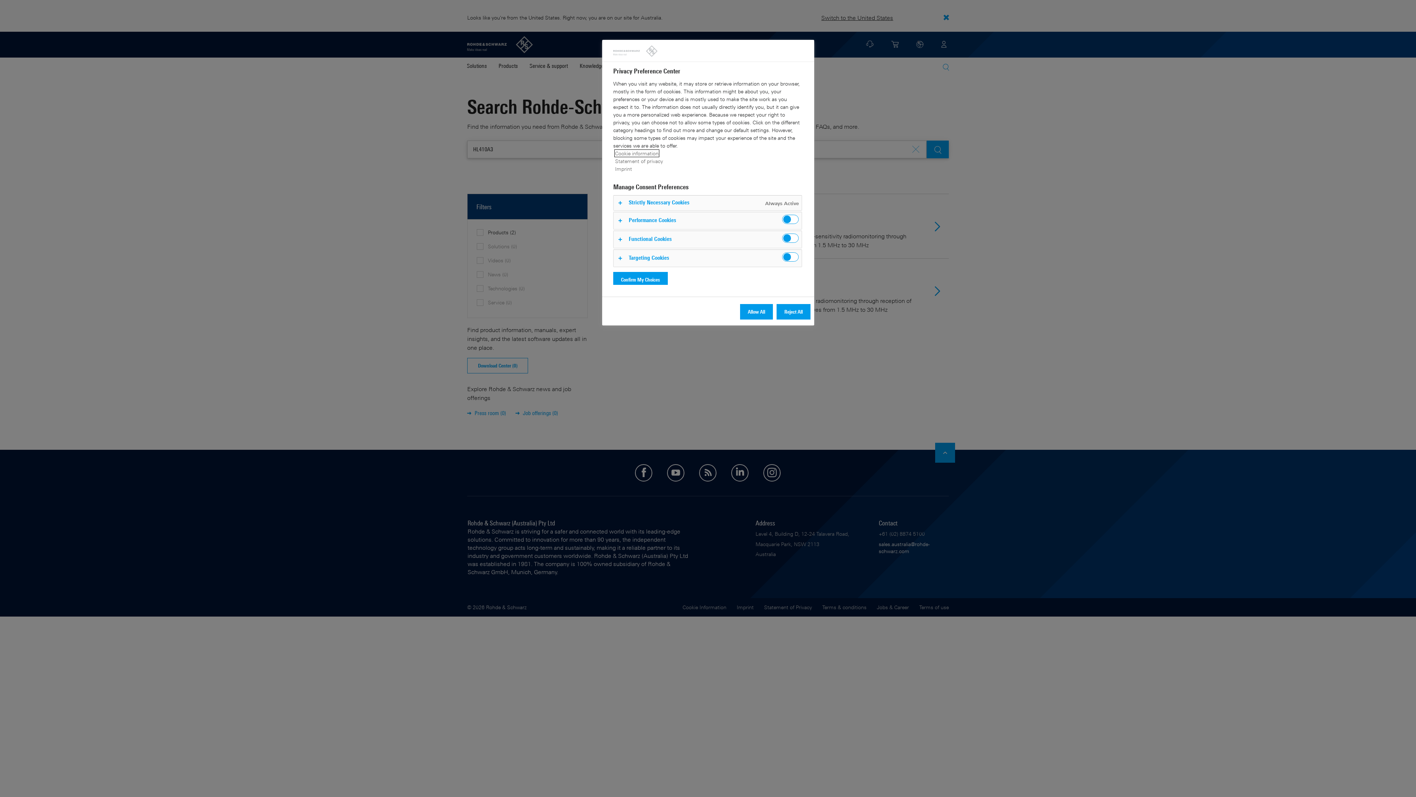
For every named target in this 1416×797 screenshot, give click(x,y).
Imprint (623, 169)
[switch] (790, 219)
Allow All (756, 311)
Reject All (793, 311)
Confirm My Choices (640, 279)
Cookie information (637, 153)
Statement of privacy (639, 161)
